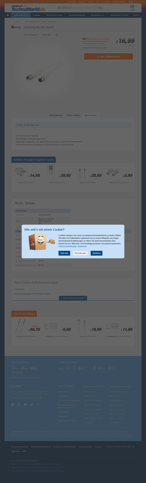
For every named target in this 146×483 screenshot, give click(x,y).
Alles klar (64, 253)
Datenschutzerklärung (67, 246)
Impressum (82, 246)
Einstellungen (80, 253)
